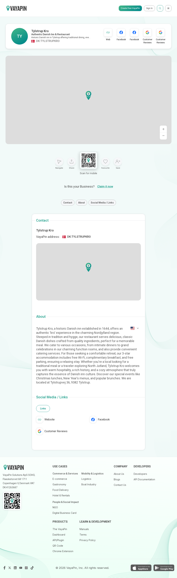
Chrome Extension (63, 551)
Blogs (117, 479)
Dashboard (59, 534)
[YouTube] (21, 568)
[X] (10, 568)
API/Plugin (58, 540)
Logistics (86, 478)
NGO (55, 507)
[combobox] (135, 328)
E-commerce (60, 478)
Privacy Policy (88, 540)
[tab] (43, 408)
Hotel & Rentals (61, 495)
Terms (83, 534)
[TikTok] (32, 568)
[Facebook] (4, 568)
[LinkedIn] (15, 568)
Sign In (149, 8)
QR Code (58, 545)
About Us (119, 473)
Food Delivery (61, 489)
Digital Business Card (64, 512)
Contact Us (120, 484)
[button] (88, 95)
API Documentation (144, 479)
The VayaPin (60, 529)
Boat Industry (88, 484)
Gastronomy (59, 484)
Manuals (84, 529)
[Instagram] (26, 568)
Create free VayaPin (130, 8)
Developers (140, 473)
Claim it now (105, 186)
